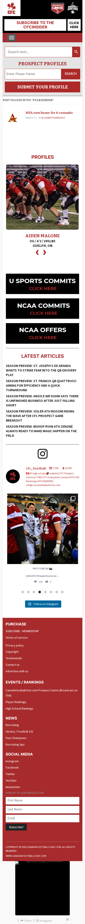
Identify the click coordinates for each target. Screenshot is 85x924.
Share (28, 920)
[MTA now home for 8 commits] (12, 118)
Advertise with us (17, 671)
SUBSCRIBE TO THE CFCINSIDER (35, 24)
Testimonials (14, 658)
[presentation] (37, 252)
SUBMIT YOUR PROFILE (42, 87)
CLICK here (74, 25)
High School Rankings (19, 708)
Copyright (12, 652)
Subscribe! (16, 827)
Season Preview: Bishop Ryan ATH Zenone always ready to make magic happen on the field (41, 431)
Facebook (12, 767)
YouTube (11, 780)
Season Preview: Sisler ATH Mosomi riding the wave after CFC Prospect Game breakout (40, 415)
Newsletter (13, 787)
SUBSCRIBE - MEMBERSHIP (22, 631)
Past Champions (16, 738)
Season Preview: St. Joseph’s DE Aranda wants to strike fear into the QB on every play (41, 370)
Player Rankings (16, 702)
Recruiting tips (15, 744)
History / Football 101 (19, 731)
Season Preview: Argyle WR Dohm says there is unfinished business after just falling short (42, 400)
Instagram (12, 761)
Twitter (10, 774)
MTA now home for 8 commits (49, 113)
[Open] (42, 529)
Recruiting (12, 725)
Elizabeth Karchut (53, 117)
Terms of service (17, 637)
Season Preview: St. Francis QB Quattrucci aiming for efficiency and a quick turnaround (41, 385)
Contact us (13, 665)
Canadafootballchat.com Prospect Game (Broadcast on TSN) (42, 692)
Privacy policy (15, 645)
